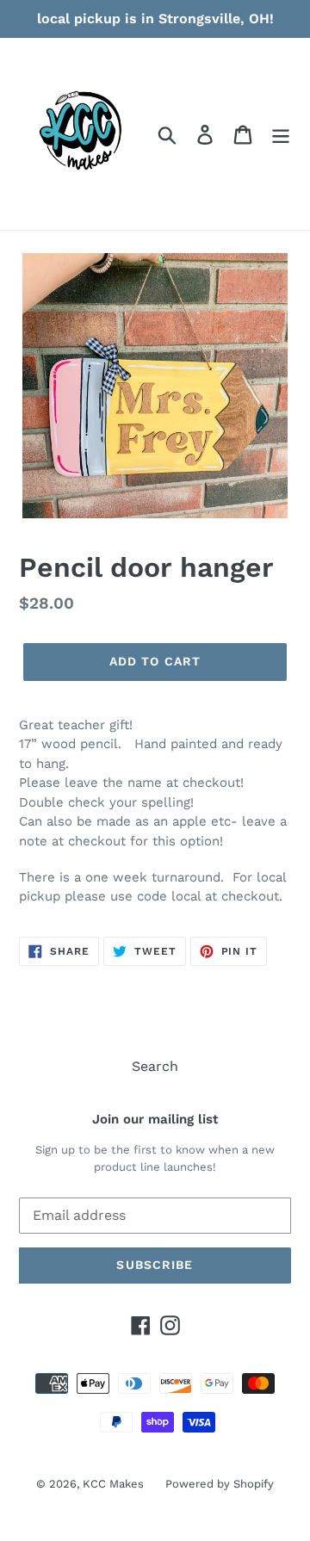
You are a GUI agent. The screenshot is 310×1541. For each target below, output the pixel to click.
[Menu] (281, 133)
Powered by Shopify (219, 1483)
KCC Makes (113, 1483)
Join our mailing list (155, 1119)
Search (155, 1066)
